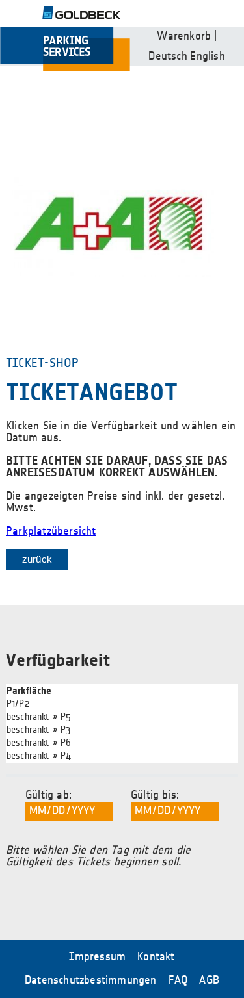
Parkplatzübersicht (51, 531)
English (207, 56)
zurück (37, 559)
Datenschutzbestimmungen (91, 980)
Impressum (97, 957)
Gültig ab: (48, 795)
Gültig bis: (155, 795)
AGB (209, 980)
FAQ (178, 980)
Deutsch (167, 56)
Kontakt (155, 957)
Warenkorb (184, 36)
